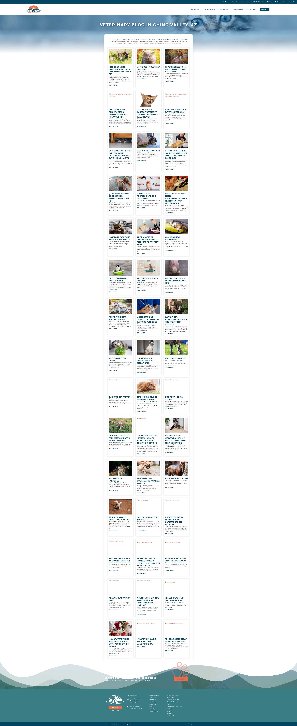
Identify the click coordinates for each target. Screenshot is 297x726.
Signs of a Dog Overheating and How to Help (148, 480)
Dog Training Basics (175, 358)
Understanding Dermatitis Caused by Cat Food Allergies (148, 319)
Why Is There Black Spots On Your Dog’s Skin (176, 280)
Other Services (223, 9)
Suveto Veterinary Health (113, 724)
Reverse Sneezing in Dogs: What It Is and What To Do (175, 69)
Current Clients (238, 9)
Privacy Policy (115, 710)
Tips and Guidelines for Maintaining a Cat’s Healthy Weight (148, 399)
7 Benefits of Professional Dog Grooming (146, 196)
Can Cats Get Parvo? (119, 397)
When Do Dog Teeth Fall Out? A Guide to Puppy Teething (119, 438)
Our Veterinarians (209, 9)
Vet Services (195, 9)
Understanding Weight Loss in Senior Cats (145, 360)
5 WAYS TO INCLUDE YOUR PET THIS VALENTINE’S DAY (146, 641)
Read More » (113, 85)
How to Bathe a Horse (176, 478)
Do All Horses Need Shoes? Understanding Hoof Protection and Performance (176, 198)
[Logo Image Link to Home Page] (34, 9)
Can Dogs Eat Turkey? (148, 151)
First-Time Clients (251, 9)
